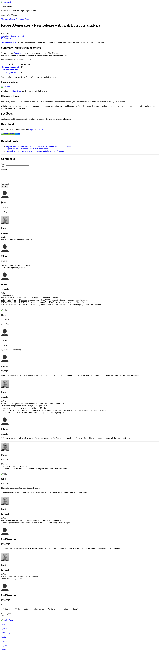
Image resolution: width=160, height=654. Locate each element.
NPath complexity (10, 70)
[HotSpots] (5, 87)
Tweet (17, 134)
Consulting (20, 19)
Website (4, 169)
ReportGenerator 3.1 (9, 42)
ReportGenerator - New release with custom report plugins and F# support (35, 151)
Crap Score (11, 72)
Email (3, 167)
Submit (4, 186)
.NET (3, 36)
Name (3, 164)
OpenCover (18, 53)
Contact (28, 19)
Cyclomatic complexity (10, 67)
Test (22, 36)
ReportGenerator (13, 36)
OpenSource (10, 19)
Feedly (11, 134)
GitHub (43, 129)
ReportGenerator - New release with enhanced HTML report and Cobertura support (39, 146)
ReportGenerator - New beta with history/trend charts (27, 149)
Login (3, 650)
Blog (3, 19)
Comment (5, 184)
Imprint (4, 645)
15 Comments (6, 38)
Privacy (4, 641)
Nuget (30, 129)
